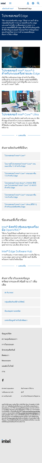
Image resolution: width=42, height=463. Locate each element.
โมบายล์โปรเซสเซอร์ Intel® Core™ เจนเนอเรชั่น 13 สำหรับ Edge (20, 165)
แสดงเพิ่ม (22, 135)
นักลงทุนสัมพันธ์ (8, 350)
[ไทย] (33, 3)
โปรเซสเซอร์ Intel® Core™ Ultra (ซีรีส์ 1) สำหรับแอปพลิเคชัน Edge (21, 205)
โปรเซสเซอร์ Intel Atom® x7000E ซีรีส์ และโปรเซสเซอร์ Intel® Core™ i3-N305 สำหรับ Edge (20, 185)
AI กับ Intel (9, 292)
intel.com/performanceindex (31, 411)
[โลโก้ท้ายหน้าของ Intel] (6, 441)
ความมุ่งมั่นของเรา (9, 339)
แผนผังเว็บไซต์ (7, 366)
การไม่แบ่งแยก (8, 344)
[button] (21, 88)
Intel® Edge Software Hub (17, 251)
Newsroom (6, 360)
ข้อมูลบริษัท (6, 334)
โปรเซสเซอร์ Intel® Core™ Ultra (20, 114)
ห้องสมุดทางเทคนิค (13, 311)
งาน (3, 371)
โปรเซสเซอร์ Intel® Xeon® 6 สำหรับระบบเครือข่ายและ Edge (21, 72)
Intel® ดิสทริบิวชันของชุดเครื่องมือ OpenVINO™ (20, 228)
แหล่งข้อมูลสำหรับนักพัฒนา (16, 320)
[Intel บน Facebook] (3, 381)
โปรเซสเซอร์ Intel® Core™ (15, 155)
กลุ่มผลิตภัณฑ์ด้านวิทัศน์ (14, 302)
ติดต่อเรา (5, 355)
